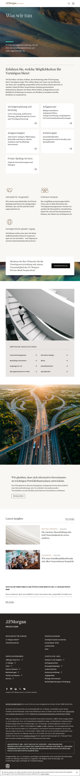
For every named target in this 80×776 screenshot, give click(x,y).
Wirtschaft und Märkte (49, 529)
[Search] (69, 3)
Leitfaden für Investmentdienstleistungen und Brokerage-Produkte (50, 714)
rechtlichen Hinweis (30, 736)
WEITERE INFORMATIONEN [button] (13, 704)
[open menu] (73, 3)
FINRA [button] (39, 726)
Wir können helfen (18, 496)
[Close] (77, 772)
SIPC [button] (45, 726)
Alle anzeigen (69, 519)
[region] (40, 772)
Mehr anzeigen (10, 602)
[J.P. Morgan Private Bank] (15, 3)
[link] (23, 534)
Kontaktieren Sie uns (61, 266)
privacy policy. (44, 774)
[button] (7, 689)
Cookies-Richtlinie (50, 669)
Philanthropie (46, 555)
